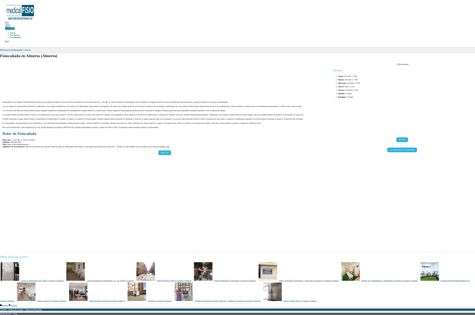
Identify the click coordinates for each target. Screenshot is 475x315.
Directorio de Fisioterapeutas (11, 50)
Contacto (3, 310)
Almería (27, 50)
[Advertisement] (76, 81)
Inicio (12, 33)
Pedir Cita (165, 153)
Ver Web (402, 140)
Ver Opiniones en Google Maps (402, 150)
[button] (7, 23)
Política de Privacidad (33, 310)
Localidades (15, 37)
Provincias (15, 35)
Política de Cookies (16, 310)
